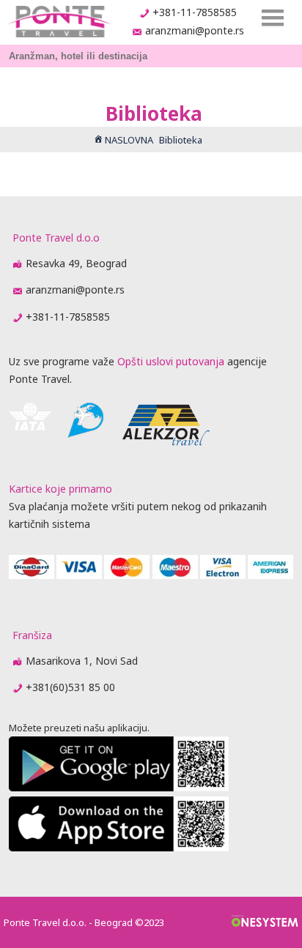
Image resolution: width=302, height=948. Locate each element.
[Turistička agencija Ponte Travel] (59, 21)
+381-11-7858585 (194, 12)
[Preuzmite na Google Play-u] (119, 787)
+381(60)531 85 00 (70, 687)
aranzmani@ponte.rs (194, 30)
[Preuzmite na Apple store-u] (119, 847)
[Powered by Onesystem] (265, 922)
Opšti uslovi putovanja (170, 361)
